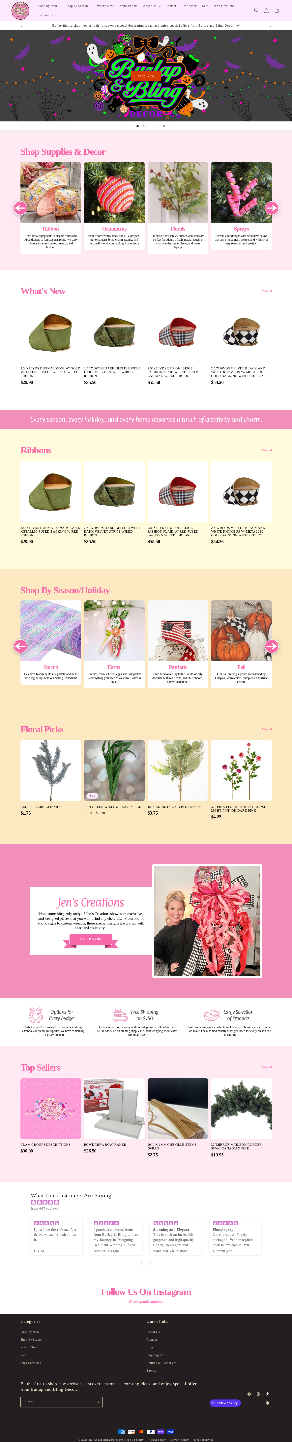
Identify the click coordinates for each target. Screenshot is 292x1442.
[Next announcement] (270, 25)
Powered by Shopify (131, 1439)
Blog (149, 1347)
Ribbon (50, 208)
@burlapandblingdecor (146, 1301)
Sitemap (152, 1370)
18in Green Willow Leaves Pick (113, 806)
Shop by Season (31, 1339)
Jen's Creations (30, 1362)
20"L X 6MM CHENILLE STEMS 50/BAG (172, 1146)
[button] (49, 6)
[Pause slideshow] (165, 126)
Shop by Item (29, 1332)
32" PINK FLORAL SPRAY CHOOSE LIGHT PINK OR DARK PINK (238, 808)
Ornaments (114, 206)
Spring (50, 642)
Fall (241, 644)
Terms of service (204, 1439)
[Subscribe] (97, 1402)
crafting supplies (131, 1031)
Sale (23, 1355)
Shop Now (146, 76)
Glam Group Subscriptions (45, 1144)
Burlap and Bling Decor (103, 1439)
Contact (151, 1339)
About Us (153, 1332)
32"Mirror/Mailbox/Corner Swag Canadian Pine (236, 1146)
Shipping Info (155, 1355)
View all (267, 291)
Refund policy (157, 1439)
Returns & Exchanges (161, 1362)
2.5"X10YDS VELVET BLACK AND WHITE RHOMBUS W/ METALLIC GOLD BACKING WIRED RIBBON (238, 372)
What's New (28, 1347)
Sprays (241, 206)
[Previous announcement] (21, 25)
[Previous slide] (127, 126)
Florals (178, 208)
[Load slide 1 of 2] (137, 126)
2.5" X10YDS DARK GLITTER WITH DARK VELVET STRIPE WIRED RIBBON (112, 372)
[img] (148, 1202)
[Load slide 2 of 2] (144, 126)
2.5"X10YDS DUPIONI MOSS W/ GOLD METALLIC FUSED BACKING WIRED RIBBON (50, 372)
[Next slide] (155, 126)
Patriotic (178, 644)
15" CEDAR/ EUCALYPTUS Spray (174, 806)
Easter (114, 644)
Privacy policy (180, 1439)
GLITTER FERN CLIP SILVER (43, 806)
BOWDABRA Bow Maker (105, 1144)
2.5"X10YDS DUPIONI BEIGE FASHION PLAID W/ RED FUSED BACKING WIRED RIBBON (173, 372)
